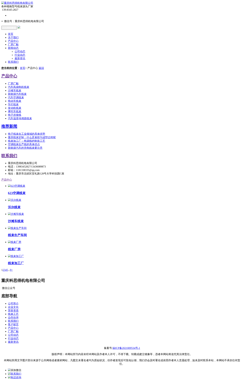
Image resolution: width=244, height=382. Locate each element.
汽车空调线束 (16, 97)
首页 (10, 34)
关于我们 (13, 37)
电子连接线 (14, 114)
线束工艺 (13, 314)
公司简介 (13, 303)
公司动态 (20, 51)
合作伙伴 (13, 317)
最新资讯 (20, 58)
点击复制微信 (9, 27)
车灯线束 (13, 104)
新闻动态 (13, 48)
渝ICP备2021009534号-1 (126, 348)
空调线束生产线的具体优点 (24, 144)
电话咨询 (16, 377)
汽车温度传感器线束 (20, 118)
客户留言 (13, 324)
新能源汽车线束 (17, 94)
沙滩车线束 (14, 90)
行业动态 (20, 55)
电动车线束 (14, 101)
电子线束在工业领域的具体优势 (26, 133)
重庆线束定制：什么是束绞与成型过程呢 (32, 137)
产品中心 (13, 41)
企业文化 (13, 307)
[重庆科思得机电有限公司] (17, 2)
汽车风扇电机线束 (18, 87)
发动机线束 (14, 108)
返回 (41, 68)
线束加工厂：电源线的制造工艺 (26, 140)
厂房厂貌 (13, 44)
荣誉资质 (13, 310)
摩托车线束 (14, 111)
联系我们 (13, 61)
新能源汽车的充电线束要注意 (25, 147)
